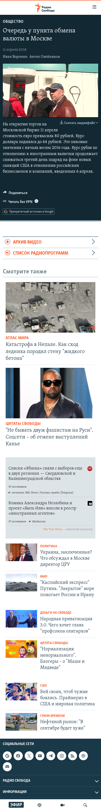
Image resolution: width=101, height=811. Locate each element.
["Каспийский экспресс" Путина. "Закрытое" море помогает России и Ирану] (21, 582)
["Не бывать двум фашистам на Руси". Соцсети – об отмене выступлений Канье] (50, 393)
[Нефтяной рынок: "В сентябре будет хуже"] (21, 722)
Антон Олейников (44, 57)
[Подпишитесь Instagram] (61, 755)
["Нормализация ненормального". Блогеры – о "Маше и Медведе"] (21, 649)
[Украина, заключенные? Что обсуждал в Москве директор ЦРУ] (21, 552)
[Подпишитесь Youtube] (39, 755)
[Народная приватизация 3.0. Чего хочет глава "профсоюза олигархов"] (21, 619)
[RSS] (72, 755)
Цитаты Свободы (23, 424)
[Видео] (62, 805)
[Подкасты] (83, 755)
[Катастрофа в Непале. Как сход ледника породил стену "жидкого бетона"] (50, 307)
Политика (48, 546)
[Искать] (85, 805)
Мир (43, 576)
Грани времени (52, 716)
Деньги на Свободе (55, 613)
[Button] (15, 194)
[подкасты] (39, 805)
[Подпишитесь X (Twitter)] (29, 755)
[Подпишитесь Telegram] (50, 755)
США (43, 685)
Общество (13, 22)
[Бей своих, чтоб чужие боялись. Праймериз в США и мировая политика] (21, 691)
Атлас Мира (17, 338)
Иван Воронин (15, 57)
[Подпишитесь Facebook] (18, 755)
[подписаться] (7, 766)
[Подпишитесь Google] (7, 755)
